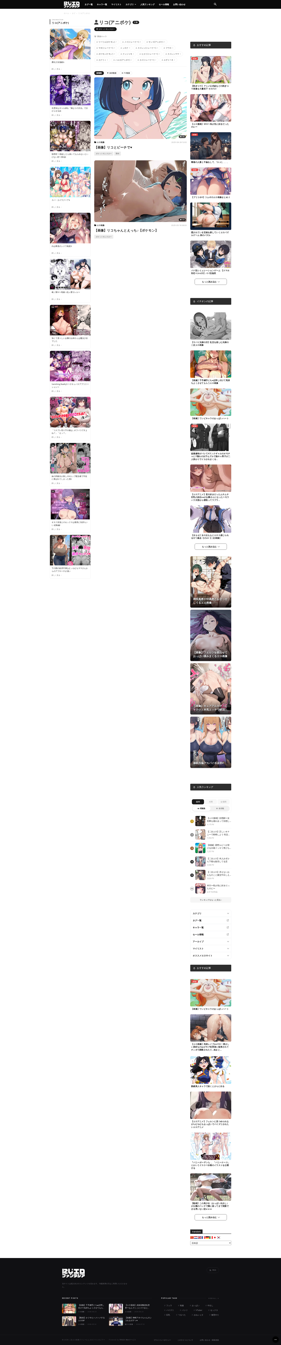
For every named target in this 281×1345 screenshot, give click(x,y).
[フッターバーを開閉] (275, 1339)
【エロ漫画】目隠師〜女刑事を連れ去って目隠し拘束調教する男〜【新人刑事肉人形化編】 (218, 819)
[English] (200, 1237)
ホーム (66, 13)
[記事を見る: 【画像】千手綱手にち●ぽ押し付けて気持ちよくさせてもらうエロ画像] (210, 364)
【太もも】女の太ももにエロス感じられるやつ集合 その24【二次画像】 (210, 536)
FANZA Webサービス (128, 1340)
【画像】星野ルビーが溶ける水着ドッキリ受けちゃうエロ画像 (218, 846)
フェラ (169, 1305)
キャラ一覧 (102, 4)
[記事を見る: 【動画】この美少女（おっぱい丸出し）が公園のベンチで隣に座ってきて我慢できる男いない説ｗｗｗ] (210, 1187)
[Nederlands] (196, 1237)
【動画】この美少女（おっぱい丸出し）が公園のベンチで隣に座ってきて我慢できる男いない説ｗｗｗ (210, 1206)
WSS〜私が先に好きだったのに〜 (218, 887)
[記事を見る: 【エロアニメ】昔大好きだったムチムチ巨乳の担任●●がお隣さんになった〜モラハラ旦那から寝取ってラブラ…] (210, 478)
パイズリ (170, 1310)
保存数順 (112, 73)
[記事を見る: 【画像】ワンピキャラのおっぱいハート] (210, 402)
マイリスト (116, 4)
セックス (214, 1310)
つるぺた (182, 1315)
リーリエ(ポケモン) (107, 42)
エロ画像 (100, 142)
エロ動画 (81, 1324)
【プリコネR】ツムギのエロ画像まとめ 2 (210, 197)
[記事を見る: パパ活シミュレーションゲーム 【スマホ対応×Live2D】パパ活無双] (210, 254)
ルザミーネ (169, 60)
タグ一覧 (89, 4)
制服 (181, 1305)
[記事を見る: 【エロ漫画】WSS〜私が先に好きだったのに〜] (210, 108)
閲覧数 (202, 808)
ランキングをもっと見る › (211, 900)
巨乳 (168, 1315)
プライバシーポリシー (162, 1340)
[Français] (203, 1237)
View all (213, 1298)
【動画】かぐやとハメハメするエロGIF (91, 1319)
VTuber (198, 1310)
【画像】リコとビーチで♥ (113, 147)
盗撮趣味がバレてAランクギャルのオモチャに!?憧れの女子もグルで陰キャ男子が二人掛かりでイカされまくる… (210, 456)
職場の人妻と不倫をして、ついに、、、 (210, 162)
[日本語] (215, 1237)
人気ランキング (147, 4)
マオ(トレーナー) (106, 48)
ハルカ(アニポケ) (123, 60)
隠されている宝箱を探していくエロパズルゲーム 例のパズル (210, 234)
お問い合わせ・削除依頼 (209, 1340)
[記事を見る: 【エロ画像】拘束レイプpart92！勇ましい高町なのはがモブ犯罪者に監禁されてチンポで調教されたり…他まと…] (210, 1028)
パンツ (184, 1310)
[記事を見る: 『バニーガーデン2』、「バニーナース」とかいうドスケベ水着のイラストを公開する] (210, 1146)
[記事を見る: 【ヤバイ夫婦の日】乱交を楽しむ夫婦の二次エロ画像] (210, 326)
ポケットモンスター (107, 29)
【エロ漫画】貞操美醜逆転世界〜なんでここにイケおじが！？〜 (137, 1306)
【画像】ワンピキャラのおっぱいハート (210, 418)
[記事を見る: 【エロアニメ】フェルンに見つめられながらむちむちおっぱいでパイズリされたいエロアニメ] (210, 1105)
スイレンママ (174, 54)
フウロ (169, 48)
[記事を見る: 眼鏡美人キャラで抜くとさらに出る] (210, 1070)
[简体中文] (192, 1237)
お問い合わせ (179, 4)
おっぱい (195, 1305)
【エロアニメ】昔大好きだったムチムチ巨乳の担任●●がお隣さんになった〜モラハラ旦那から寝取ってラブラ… (210, 497)
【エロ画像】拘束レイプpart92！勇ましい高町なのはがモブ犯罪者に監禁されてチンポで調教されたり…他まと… (210, 1047)
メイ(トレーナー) (132, 42)
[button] (215, 4)
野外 (117, 153)
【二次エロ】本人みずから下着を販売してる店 (218, 860)
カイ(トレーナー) (148, 60)
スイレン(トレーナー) (148, 48)
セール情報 (164, 4)
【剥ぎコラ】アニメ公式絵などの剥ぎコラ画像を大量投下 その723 (210, 87)
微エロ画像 (129, 1324)
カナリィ (103, 60)
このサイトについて (185, 1340)
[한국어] (219, 1237)
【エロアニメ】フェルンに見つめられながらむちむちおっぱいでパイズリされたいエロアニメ (210, 1124)
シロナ (126, 48)
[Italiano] (211, 1237)
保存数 (221, 808)
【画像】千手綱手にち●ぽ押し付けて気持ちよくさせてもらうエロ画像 (210, 382)
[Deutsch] (207, 1237)
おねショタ (198, 1315)
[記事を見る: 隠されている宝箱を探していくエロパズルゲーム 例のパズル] (210, 216)
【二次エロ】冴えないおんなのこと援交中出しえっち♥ (218, 873)
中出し (210, 1305)
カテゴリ (130, 4)
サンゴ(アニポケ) (157, 42)
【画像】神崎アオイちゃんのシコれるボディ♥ (138, 1319)
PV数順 (127, 73)
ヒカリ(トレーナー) (151, 54)
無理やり (215, 1315)
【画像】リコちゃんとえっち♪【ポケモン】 (126, 230)
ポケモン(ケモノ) (106, 54)
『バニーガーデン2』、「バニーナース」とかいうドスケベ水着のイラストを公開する (210, 1165)
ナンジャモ (128, 54)
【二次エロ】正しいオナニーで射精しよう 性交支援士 (218, 833)
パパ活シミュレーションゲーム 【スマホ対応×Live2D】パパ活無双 (210, 272)
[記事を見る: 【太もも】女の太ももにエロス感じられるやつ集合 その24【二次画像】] (210, 519)
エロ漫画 (128, 1311)
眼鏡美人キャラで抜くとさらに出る (208, 1086)
